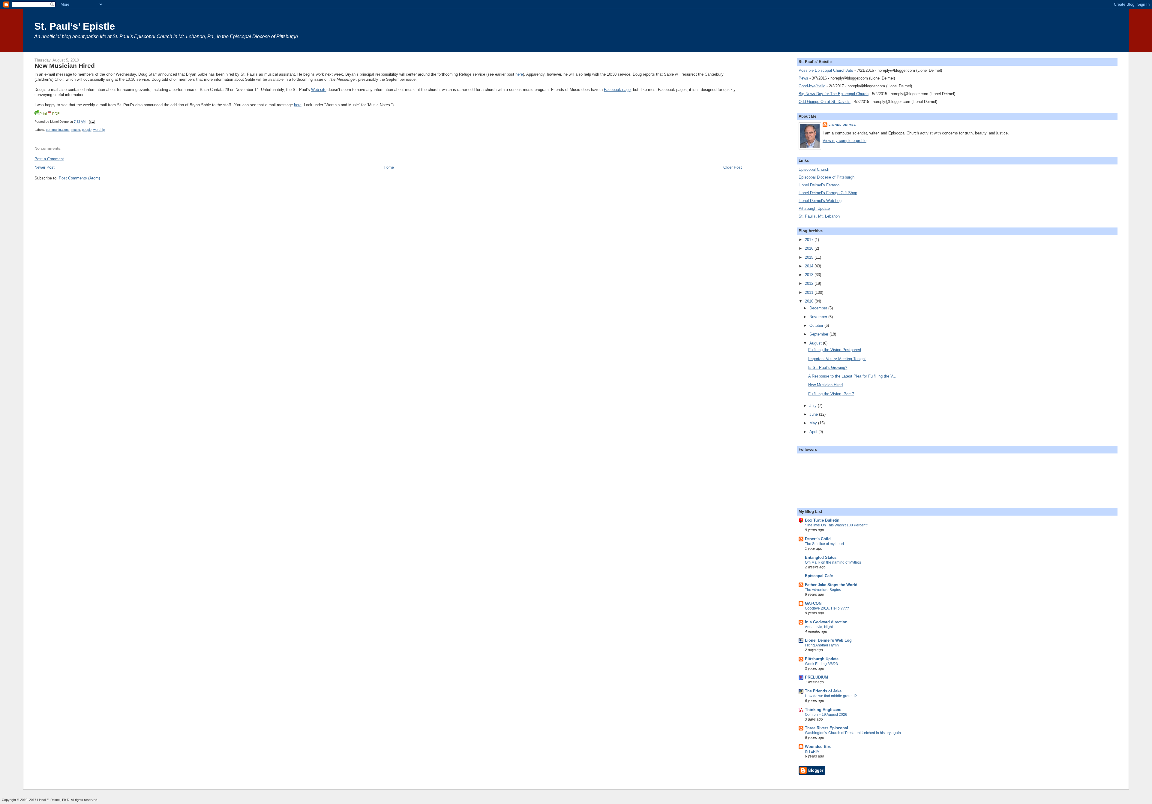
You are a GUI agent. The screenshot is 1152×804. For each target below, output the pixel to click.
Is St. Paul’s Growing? (827, 367)
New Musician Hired (64, 65)
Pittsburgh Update (814, 208)
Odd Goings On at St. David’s (824, 101)
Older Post (732, 167)
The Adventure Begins (823, 590)
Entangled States (820, 557)
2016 (809, 248)
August (816, 343)
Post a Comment (49, 159)
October (816, 325)
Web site (318, 89)
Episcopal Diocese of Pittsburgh (826, 177)
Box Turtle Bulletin (822, 520)
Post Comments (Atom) (79, 178)
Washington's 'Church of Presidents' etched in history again (853, 733)
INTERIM (812, 751)
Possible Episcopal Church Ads (826, 70)
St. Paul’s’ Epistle (74, 26)
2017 (809, 239)
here (519, 74)
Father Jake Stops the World (831, 585)
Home (389, 167)
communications (58, 129)
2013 (809, 275)
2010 (809, 301)
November (818, 317)
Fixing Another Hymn (822, 645)
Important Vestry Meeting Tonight (837, 359)
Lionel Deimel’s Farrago (819, 185)
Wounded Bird (818, 746)
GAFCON (813, 603)
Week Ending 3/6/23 (821, 664)
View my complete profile (844, 140)
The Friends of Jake (823, 691)
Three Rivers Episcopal (826, 728)
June (814, 414)
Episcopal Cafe (819, 576)
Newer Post (44, 167)
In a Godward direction (826, 622)
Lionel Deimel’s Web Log (820, 200)
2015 (809, 257)
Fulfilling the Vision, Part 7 (831, 394)
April (813, 431)
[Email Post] (91, 121)
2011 (809, 292)
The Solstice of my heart (824, 544)
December (818, 308)
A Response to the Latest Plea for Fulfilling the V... (852, 376)
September (819, 334)
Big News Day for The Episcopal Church (833, 94)
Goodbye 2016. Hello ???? (827, 608)
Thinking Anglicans (823, 709)
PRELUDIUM (816, 677)
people (87, 129)
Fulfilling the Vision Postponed (834, 350)
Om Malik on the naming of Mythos (833, 562)
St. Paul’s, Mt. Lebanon (819, 216)
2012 (809, 283)
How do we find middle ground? (831, 696)
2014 (809, 266)
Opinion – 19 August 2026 (826, 714)
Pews (803, 78)
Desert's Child (818, 539)
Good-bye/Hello (812, 86)
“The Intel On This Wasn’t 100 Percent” (836, 525)
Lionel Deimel (842, 124)
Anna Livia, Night (819, 627)
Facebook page (617, 89)
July (813, 405)
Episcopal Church (814, 169)
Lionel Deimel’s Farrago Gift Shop (828, 193)
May (813, 423)
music (75, 129)
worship (99, 129)
